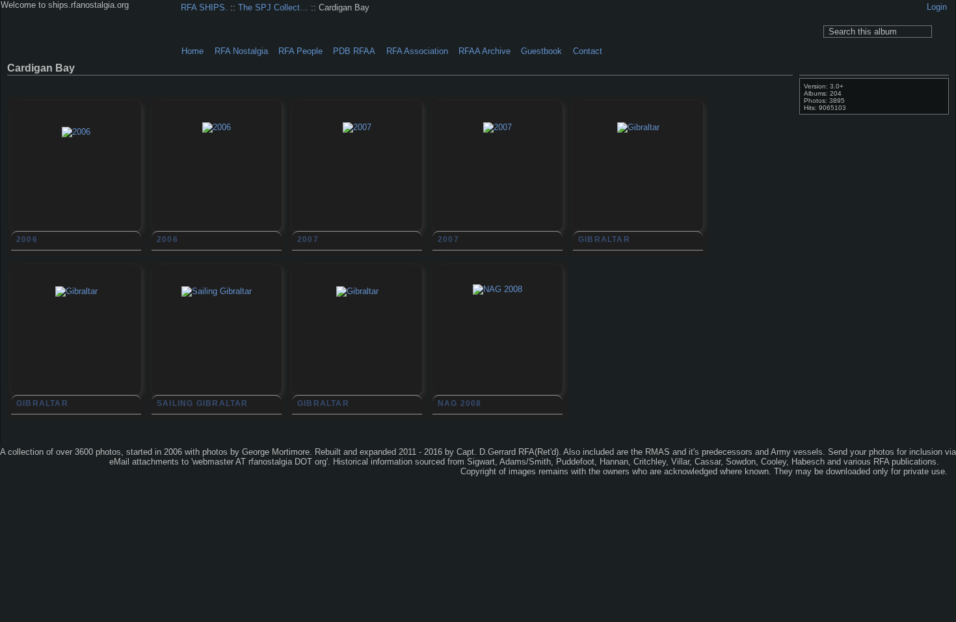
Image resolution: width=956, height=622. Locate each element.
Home (192, 51)
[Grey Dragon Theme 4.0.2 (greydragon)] (77, 462)
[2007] (357, 187)
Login (937, 7)
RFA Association (417, 51)
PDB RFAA (354, 51)
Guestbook (541, 51)
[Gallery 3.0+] (32, 462)
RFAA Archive (484, 51)
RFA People (300, 51)
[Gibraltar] (638, 187)
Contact (587, 51)
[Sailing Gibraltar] (217, 351)
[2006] (76, 192)
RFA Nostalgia (241, 51)
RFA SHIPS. (204, 7)
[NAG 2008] (497, 349)
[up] (761, 83)
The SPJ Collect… (273, 7)
